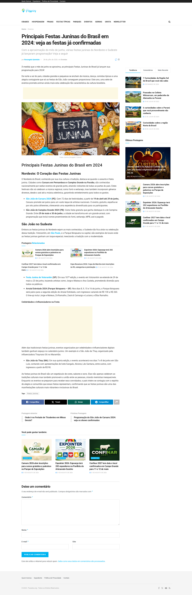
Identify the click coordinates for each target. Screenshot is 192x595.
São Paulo (55, 233)
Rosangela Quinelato (32, 60)
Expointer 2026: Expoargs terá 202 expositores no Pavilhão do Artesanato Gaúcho (70, 466)
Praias (50, 22)
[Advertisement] (122, 10)
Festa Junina (32, 393)
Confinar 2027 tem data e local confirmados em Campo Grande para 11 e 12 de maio (41, 267)
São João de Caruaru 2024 (38, 199)
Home (24, 29)
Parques (77, 22)
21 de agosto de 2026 (44, 258)
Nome (25, 530)
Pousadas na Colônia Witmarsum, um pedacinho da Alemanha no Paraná (156, 95)
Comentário (27, 497)
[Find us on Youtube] (166, 588)
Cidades (25, 22)
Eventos (88, 22)
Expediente (36, 1)
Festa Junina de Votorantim (39, 277)
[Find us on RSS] (169, 588)
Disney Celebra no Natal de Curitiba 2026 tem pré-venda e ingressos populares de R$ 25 (146, 169)
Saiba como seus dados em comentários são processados (81, 561)
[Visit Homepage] (29, 10)
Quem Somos (26, 1)
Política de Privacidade (50, 1)
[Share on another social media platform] (117, 402)
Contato (62, 1)
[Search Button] (169, 22)
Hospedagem (38, 22)
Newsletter (120, 22)
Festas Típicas (63, 22)
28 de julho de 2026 (50, 60)
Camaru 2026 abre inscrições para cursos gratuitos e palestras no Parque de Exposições (36, 466)
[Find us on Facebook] (158, 588)
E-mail (25, 541)
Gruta (108, 22)
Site (74, 542)
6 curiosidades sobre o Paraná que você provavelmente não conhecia (156, 110)
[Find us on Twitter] (162, 588)
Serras (98, 22)
